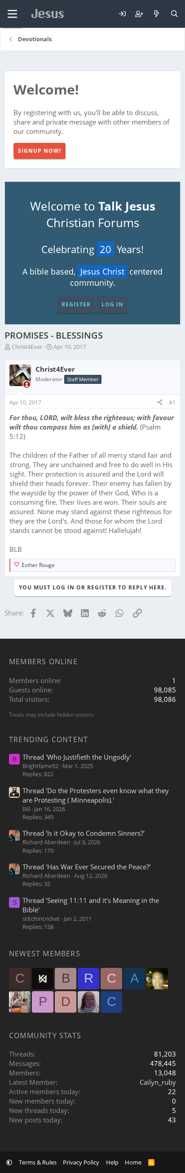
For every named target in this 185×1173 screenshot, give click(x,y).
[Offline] (26, 384)
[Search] (174, 14)
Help (112, 1162)
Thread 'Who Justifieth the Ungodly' (76, 756)
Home (133, 1162)
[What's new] (156, 14)
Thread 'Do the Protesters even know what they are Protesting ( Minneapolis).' (95, 795)
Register (76, 304)
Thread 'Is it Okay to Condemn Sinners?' (83, 833)
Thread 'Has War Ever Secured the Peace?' (86, 866)
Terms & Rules (38, 1162)
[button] (9, 1162)
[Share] (160, 403)
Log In (112, 304)
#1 (172, 402)
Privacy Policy (81, 1162)
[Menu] (12, 14)
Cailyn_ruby (158, 1082)
